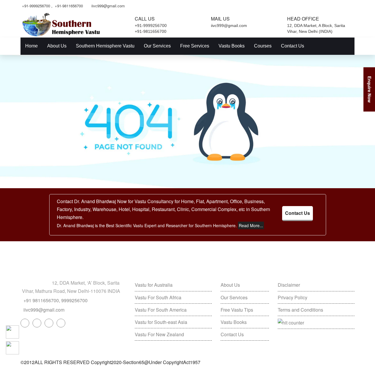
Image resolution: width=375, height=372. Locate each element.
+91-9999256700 (36, 6)
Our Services (157, 45)
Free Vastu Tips (237, 309)
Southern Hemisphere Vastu (105, 45)
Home (31, 45)
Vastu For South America (161, 309)
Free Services (194, 45)
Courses (263, 45)
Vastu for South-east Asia (161, 322)
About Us (57, 45)
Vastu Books (232, 45)
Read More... (251, 225)
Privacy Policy (292, 297)
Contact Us (292, 45)
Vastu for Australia (154, 284)
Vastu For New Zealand (159, 334)
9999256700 (74, 300)
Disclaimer (289, 284)
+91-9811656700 (69, 6)
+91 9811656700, (41, 300)
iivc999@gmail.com (108, 6)
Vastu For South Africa (158, 297)
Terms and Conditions (300, 309)
